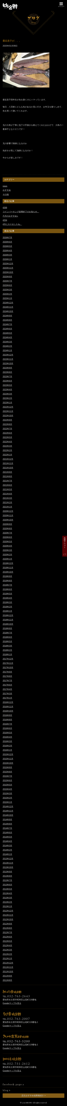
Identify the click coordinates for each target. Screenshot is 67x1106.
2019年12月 (8, 563)
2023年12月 (8, 355)
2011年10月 (8, 971)
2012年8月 (7, 928)
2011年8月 (7, 980)
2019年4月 (7, 598)
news (5, 186)
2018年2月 (7, 650)
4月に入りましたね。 (12, 224)
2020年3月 (7, 550)
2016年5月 (7, 733)
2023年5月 (7, 385)
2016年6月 (7, 728)
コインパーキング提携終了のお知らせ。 (21, 211)
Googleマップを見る (12, 1003)
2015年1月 (7, 802)
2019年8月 (7, 581)
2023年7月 (7, 376)
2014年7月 (7, 828)
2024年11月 (8, 307)
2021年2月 (7, 502)
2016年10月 (8, 711)
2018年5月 (7, 641)
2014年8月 (7, 824)
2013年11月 (8, 863)
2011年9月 (7, 976)
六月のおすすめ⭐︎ (10, 216)
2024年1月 (7, 350)
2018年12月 (8, 615)
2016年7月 (7, 724)
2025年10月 (8, 272)
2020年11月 (8, 515)
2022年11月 (8, 411)
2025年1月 (7, 298)
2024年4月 (7, 337)
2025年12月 (8, 263)
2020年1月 (7, 559)
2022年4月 (7, 442)
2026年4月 (7, 250)
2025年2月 (7, 294)
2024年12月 (8, 303)
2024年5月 (7, 333)
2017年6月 (7, 685)
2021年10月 (8, 468)
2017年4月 (7, 689)
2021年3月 (7, 498)
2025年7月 (7, 281)
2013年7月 (7, 880)
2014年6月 (7, 832)
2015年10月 (8, 763)
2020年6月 (7, 537)
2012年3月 (7, 950)
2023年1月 (7, 402)
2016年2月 (7, 746)
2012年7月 (7, 932)
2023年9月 (7, 368)
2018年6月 (7, 637)
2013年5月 (7, 889)
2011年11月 (8, 967)
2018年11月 (8, 620)
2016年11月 (8, 706)
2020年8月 (7, 528)
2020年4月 (7, 546)
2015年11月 (8, 759)
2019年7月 (7, 585)
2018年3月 (7, 646)
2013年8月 (7, 876)
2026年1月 (7, 259)
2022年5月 (7, 437)
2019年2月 (7, 607)
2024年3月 (7, 342)
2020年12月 (8, 511)
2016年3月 (7, 741)
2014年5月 (7, 837)
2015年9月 (7, 767)
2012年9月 (7, 924)
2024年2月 (7, 346)
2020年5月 (7, 541)
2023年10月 (8, 363)
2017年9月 (7, 672)
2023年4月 (7, 389)
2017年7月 (7, 680)
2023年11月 (8, 359)
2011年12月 (8, 963)
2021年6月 (7, 485)
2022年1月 (7, 455)
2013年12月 (8, 858)
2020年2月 (7, 554)
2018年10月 (8, 624)
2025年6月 (7, 285)
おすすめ (7, 190)
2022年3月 (7, 446)
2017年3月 (7, 693)
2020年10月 (8, 520)
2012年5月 (7, 941)
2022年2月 (7, 450)
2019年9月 (7, 576)
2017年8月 (7, 676)
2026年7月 (7, 237)
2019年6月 (7, 589)
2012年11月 (8, 915)
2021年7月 (7, 481)
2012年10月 (8, 919)
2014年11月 (8, 811)
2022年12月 (8, 407)
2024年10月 (8, 311)
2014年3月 (7, 845)
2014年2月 (7, 850)
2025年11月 (8, 268)
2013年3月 (7, 898)
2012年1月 (7, 958)
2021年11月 (8, 463)
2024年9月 (7, 316)
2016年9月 (7, 715)
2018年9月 (7, 628)
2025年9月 (7, 276)
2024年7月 (7, 324)
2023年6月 (7, 381)
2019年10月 (8, 572)
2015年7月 (7, 776)
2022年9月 (7, 420)
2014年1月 (7, 854)
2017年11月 (8, 663)
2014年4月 (7, 841)
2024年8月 (7, 320)
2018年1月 (7, 654)
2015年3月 (7, 793)
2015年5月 (7, 785)
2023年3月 (7, 394)
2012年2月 (7, 954)
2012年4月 (7, 945)
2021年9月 (7, 472)
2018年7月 (7, 633)
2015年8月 (7, 772)
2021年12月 (8, 459)
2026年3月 (7, 255)
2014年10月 (8, 815)
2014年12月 (8, 806)
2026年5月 (7, 246)
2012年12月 (8, 911)
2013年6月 (7, 885)
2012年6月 (7, 937)
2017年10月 (8, 667)
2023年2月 (7, 398)
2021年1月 (7, 507)
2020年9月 (7, 524)
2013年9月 (7, 872)
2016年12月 (8, 702)
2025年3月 (7, 290)
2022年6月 (7, 433)
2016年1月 (7, 750)
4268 (5, 207)
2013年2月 (7, 902)
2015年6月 (7, 780)
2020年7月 (7, 533)
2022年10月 (8, 415)
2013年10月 (8, 867)
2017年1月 (7, 698)
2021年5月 (7, 489)
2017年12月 (8, 659)
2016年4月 (7, 737)
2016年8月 (7, 720)
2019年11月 (8, 567)
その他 (6, 194)
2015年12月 (8, 754)
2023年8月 (7, 372)
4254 (5, 220)
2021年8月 (7, 476)
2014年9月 (7, 819)
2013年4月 (7, 893)
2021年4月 (7, 494)
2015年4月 (7, 789)
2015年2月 (7, 798)
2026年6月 (7, 242)
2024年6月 (7, 329)
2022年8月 (7, 424)
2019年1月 (7, 611)
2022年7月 (7, 429)
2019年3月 (7, 602)
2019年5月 (7, 594)
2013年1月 (7, 906)
